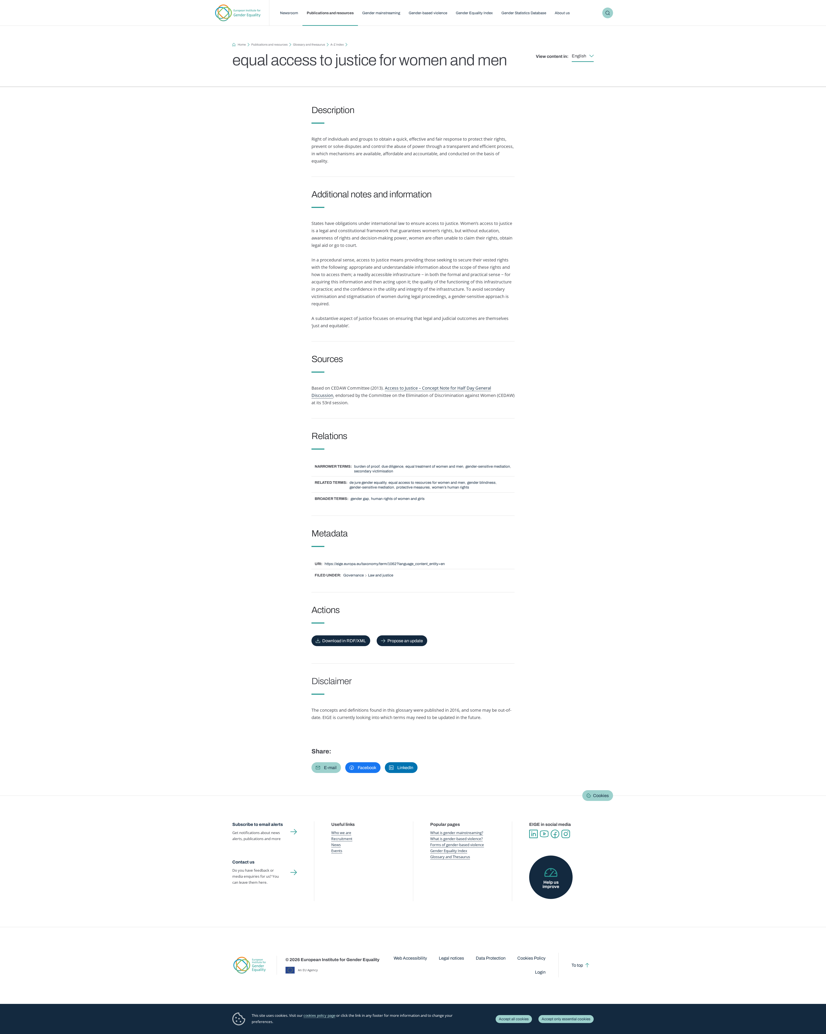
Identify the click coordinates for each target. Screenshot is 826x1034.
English (579, 56)
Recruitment (341, 838)
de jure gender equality (368, 483)
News (336, 844)
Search (607, 13)
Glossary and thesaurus (309, 44)
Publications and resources (330, 13)
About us (562, 13)
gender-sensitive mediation (487, 466)
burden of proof (366, 466)
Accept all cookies (514, 1019)
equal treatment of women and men (434, 466)
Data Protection (490, 958)
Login (540, 972)
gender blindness (481, 483)
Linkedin (533, 834)
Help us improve (550, 884)
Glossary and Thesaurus (450, 856)
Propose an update (405, 640)
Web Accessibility (410, 958)
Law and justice (380, 575)
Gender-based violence (428, 13)
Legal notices (451, 958)
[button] (326, 767)
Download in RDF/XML (344, 640)
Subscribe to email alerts (257, 824)
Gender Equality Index (474, 13)
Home (242, 44)
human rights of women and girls (398, 499)
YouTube (544, 834)
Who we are (341, 832)
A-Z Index (337, 44)
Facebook (555, 834)
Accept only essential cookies (566, 1019)
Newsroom (289, 13)
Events (336, 850)
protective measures (413, 487)
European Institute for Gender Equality (238, 13)
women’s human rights (450, 487)
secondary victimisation (373, 471)
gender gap (360, 499)
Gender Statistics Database (523, 13)
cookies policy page (319, 1016)
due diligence (392, 466)
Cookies (601, 795)
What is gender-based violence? (456, 838)
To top (577, 965)
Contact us (243, 862)
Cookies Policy (531, 958)
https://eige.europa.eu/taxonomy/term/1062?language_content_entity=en (385, 564)
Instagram (565, 834)
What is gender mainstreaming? (456, 832)
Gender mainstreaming (381, 13)
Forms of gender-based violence (457, 844)
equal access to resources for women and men (426, 483)
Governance (353, 575)
